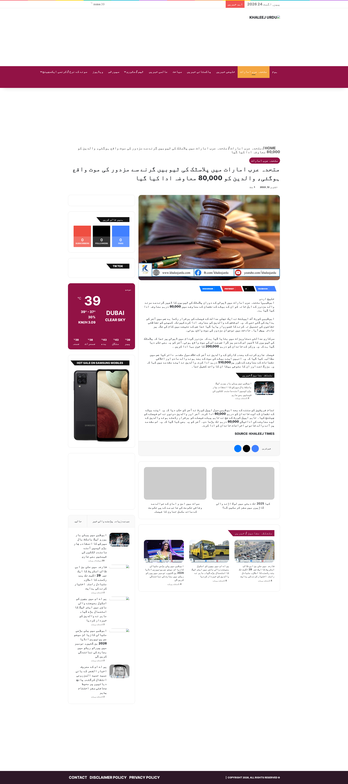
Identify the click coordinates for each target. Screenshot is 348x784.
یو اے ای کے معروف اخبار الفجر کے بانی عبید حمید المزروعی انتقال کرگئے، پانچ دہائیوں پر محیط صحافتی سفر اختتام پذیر (91, 679)
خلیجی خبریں (225, 71)
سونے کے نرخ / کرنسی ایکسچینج (64, 71)
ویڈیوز (97, 71)
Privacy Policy (144, 777)
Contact (78, 777)
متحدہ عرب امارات (253, 71)
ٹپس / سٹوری (135, 71)
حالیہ (78, 521)
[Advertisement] (138, 37)
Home (270, 148)
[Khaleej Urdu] (264, 17)
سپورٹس (113, 71)
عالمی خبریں (158, 71)
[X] (246, 448)
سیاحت (177, 71)
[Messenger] (237, 448)
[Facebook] (255, 448)
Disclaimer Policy (108, 777)
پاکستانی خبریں (199, 71)
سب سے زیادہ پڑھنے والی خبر (110, 521)
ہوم (274, 71)
